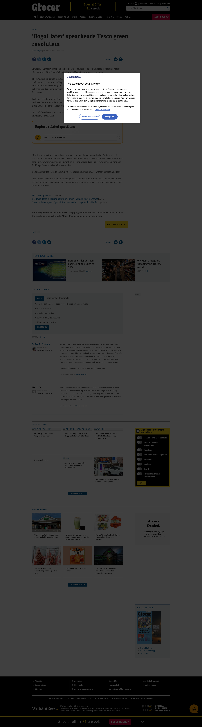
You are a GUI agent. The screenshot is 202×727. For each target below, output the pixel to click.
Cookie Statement (102, 109)
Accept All (110, 116)
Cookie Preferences (90, 116)
